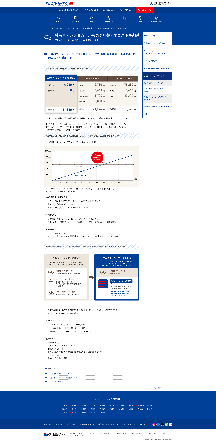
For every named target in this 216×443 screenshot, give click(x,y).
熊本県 (93, 413)
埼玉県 (112, 405)
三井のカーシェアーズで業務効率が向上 (63, 378)
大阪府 (121, 409)
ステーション (108, 21)
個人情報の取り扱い (135, 433)
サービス (59, 21)
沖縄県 (102, 413)
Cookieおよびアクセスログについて (155, 433)
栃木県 (93, 405)
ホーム (46, 28)
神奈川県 (141, 405)
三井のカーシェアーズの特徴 (155, 43)
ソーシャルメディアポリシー (78, 436)
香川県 (74, 413)
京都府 (112, 409)
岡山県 (149, 409)
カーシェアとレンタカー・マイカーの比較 (155, 52)
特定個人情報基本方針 (119, 433)
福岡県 (83, 413)
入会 (140, 21)
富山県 (64, 409)
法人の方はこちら (109, 10)
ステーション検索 (55, 382)
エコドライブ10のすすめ (136, 424)
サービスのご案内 (57, 28)
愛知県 (102, 409)
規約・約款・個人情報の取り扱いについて (82, 424)
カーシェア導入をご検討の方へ (69, 10)
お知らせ (147, 114)
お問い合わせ (48, 424)
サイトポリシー (60, 424)
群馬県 (102, 405)
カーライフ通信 (157, 21)
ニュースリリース (91, 433)
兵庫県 (130, 409)
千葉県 (121, 405)
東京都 (130, 405)
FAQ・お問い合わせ (91, 10)
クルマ (124, 21)
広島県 (64, 413)
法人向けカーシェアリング (75, 28)
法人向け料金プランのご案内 (59, 374)
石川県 (74, 409)
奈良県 (140, 409)
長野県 (83, 409)
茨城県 (83, 405)
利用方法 (75, 21)
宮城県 (74, 405)
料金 (91, 21)
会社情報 (72, 433)
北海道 (64, 405)
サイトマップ (121, 424)
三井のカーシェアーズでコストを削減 (155, 90)
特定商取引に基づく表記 (107, 424)
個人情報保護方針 (104, 433)
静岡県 (93, 409)
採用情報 (80, 433)
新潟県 (149, 405)
